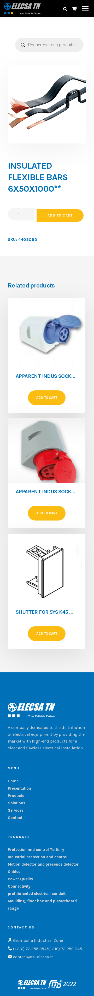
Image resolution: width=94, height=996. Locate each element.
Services (16, 810)
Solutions (16, 803)
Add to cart (60, 215)
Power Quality (20, 879)
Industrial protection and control (37, 857)
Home (13, 781)
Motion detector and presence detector (43, 864)
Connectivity (19, 886)
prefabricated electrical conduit (37, 893)
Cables (14, 871)
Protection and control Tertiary (36, 849)
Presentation (19, 788)
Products (16, 795)
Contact (15, 817)
